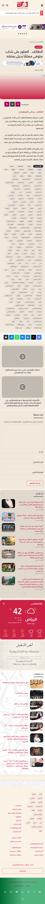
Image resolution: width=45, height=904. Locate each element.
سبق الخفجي (37, 273)
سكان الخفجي (16, 273)
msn (6, 169)
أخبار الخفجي (37, 179)
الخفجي (21, 205)
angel (29, 166)
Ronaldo (16, 172)
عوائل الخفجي (15, 289)
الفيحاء (14, 218)
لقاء (40, 305)
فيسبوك (38, 295)
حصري (19, 256)
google (39, 169)
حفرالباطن (38, 260)
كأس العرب (37, 298)
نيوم (13, 321)
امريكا (6, 237)
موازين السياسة (21, 693)
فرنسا (39, 292)
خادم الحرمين (20, 260)
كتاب (28, 298)
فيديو (13, 292)
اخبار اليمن (27, 189)
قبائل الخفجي (28, 295)
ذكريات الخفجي (37, 266)
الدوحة (7, 208)
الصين (22, 214)
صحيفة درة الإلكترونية (16, 882)
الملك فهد (38, 231)
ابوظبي (31, 182)
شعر (27, 279)
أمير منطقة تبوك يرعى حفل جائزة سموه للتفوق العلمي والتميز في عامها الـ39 (31, 504)
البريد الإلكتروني (37, 462)
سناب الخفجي (37, 276)
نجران (20, 321)
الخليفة (32, 208)
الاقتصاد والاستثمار (14, 813)
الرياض (39, 211)
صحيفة (31, 282)
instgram (30, 169)
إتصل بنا (27, 886)
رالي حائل (38, 269)
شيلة (20, 279)
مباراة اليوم (31, 305)
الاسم (40, 452)
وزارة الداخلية (9, 324)
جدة (40, 253)
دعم (20, 263)
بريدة (13, 244)
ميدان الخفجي (37, 321)
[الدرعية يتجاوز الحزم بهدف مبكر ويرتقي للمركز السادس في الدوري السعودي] (8, 567)
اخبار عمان (17, 189)
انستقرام (29, 240)
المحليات (31, 42)
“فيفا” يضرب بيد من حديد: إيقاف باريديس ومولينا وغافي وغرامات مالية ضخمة (31, 528)
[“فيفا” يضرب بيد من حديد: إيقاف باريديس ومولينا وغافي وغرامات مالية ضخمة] (8, 527)
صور (6, 282)
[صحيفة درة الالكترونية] (22, 5)
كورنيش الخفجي (29, 302)
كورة (39, 302)
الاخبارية (20, 198)
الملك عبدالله (12, 227)
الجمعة (15, 202)
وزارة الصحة (38, 327)
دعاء (27, 263)
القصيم (30, 221)
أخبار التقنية (17, 831)
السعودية (21, 211)
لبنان (11, 302)
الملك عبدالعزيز (25, 227)
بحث (40, 244)
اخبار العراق (15, 185)
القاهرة (39, 221)
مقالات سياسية (15, 851)
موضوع (17, 318)
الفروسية (23, 218)
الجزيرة (24, 202)
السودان (11, 211)
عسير (32, 289)
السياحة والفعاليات (36, 844)
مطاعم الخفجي (11, 311)
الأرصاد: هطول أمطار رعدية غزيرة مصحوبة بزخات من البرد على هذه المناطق (31, 541)
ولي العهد (18, 327)
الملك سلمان (37, 227)
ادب (20, 192)
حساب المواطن (29, 256)
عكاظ (25, 289)
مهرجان (17, 315)
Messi (13, 169)
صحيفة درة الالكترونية (18, 282)
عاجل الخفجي (9, 285)
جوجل (16, 253)
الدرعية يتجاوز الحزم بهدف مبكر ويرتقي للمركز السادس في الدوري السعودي (30, 568)
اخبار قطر (38, 192)
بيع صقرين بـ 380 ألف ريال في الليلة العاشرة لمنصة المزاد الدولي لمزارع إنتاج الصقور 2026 (30, 555)
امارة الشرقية (25, 237)
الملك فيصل (27, 231)
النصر (30, 234)
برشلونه (21, 244)
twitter (29, 176)
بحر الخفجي (31, 244)
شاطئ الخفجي (37, 279)
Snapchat (38, 176)
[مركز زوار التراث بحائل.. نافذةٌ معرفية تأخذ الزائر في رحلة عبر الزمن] (8, 516)
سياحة (8, 276)
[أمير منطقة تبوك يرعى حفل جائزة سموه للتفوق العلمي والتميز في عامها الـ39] (8, 503)
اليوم (6, 234)
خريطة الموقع (19, 886)
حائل (9, 253)
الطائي (14, 214)
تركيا (40, 250)
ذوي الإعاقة (24, 266)
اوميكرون (19, 240)
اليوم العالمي (37, 237)
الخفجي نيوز (11, 205)
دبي (40, 263)
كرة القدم (20, 298)
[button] (26, 33)
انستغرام (38, 240)
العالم (6, 214)
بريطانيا (39, 247)
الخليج (39, 208)
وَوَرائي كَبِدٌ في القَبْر (21, 704)
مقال (39, 315)
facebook (20, 166)
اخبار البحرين (37, 185)
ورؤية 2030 (21, 324)
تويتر (33, 250)
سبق (6, 269)
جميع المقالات (16, 847)
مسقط (31, 311)
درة (34, 263)
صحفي (39, 282)
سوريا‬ (16, 276)
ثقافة (25, 250)
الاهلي (12, 198)
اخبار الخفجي (26, 185)
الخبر (29, 205)
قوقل (18, 295)
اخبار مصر (28, 192)
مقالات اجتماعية (15, 855)
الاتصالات (30, 198)
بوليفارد (19, 247)
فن (32, 292)
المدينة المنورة (11, 221)
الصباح (30, 214)
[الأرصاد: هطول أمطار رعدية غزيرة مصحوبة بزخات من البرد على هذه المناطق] (8, 540)
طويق (27, 285)
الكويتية (22, 221)
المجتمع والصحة (15, 828)
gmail (12, 166)
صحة (12, 279)
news (32, 172)
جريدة (33, 253)
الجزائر (31, 202)
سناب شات (26, 276)
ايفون (10, 240)
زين (13, 269)
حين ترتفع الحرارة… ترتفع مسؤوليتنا (15, 682)
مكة (32, 315)
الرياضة (30, 211)
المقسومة (21, 224)
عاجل (19, 285)
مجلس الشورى (19, 305)
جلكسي (25, 253)
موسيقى (26, 318)
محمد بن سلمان (23, 308)
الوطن (14, 234)
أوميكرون (15, 179)
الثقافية (18, 817)
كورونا (19, 302)
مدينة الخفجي (10, 308)
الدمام (15, 208)
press (24, 172)
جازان (17, 250)
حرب (40, 256)
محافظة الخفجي (36, 308)
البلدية (39, 202)
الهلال (22, 234)
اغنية (28, 195)
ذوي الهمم (13, 266)
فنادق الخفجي (23, 292)
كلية (11, 298)
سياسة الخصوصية (36, 847)
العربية (39, 218)
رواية (30, 269)
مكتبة (25, 315)
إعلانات (39, 182)
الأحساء (20, 195)
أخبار (14, 176)
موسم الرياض (37, 318)
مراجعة (39, 311)
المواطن (38, 234)
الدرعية (23, 208)
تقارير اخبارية (16, 809)
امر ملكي (15, 237)
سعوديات (27, 273)
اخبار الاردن (21, 182)
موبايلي (8, 315)
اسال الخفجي (37, 195)
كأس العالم (8, 295)
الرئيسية (38, 42)
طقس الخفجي (37, 285)
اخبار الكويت (38, 189)
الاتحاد (39, 198)
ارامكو (13, 192)
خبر (11, 260)
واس (29, 324)
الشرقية (39, 214)
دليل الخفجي (10, 263)
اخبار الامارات (9, 182)
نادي (28, 321)
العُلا (31, 218)
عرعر (40, 289)
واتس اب (38, 324)
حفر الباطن (9, 256)
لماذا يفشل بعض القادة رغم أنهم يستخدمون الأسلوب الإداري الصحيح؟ (15, 738)
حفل (29, 260)
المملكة (17, 231)
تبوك (10, 247)
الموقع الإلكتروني (37, 472)
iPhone (21, 169)
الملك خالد (10, 224)
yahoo (21, 176)
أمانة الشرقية (26, 179)
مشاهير (22, 311)
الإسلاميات (17, 824)
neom (39, 172)
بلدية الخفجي (29, 247)
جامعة (10, 250)
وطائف (28, 327)
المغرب (30, 224)
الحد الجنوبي (38, 205)
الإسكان (11, 195)
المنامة (9, 231)
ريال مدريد (21, 269)
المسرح (39, 224)
